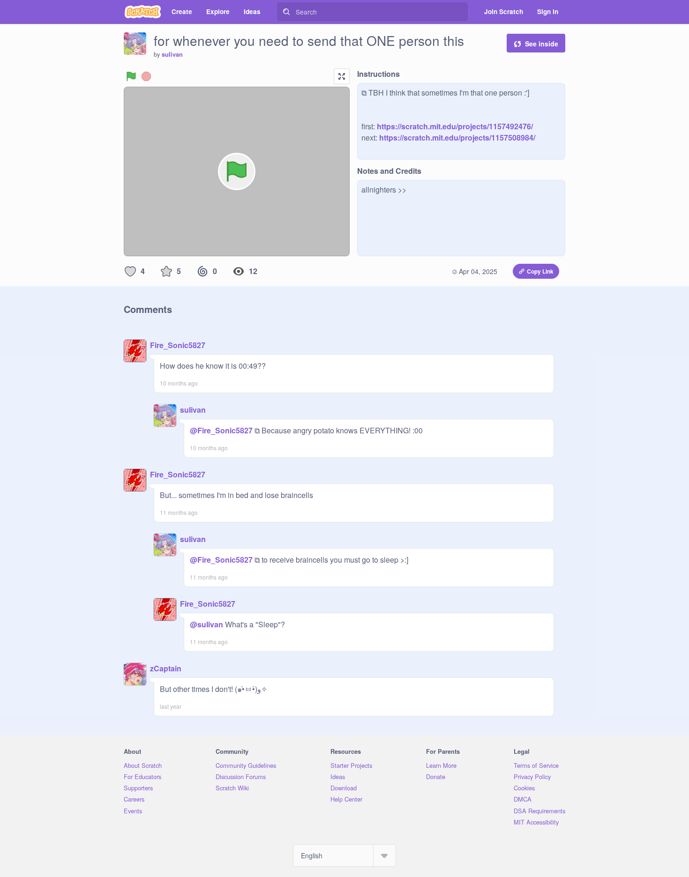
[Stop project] (146, 76)
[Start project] (131, 76)
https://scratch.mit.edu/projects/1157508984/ (456, 137)
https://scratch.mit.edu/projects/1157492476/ (454, 126)
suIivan (172, 54)
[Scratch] (143, 11)
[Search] (286, 11)
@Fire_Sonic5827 (221, 430)
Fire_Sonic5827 (177, 345)
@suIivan (206, 624)
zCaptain (165, 668)
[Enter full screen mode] (342, 76)
